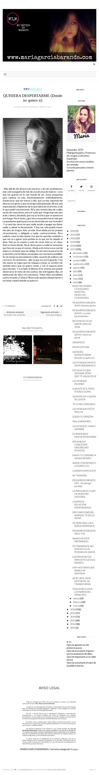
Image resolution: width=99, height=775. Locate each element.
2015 (72, 613)
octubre (77, 260)
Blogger (74, 749)
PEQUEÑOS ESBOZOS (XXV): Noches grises (84, 304)
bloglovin (71, 201)
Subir (92, 770)
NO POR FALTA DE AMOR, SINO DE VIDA (82, 324)
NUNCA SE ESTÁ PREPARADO (81, 540)
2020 (72, 238)
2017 (72, 249)
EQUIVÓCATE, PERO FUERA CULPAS (83, 390)
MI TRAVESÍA (79, 475)
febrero (77, 602)
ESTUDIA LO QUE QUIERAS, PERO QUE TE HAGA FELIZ (84, 373)
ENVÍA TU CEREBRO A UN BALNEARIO (84, 457)
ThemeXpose (26, 770)
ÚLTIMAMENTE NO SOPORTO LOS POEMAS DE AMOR (83, 549)
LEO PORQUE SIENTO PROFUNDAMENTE (84, 364)
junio (75, 275)
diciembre (78, 253)
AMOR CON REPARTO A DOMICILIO (84, 464)
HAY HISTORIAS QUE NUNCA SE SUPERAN (83, 570)
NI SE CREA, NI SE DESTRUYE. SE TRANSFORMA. (81, 581)
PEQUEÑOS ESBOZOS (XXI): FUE (83, 532)
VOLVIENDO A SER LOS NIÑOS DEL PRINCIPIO (82, 591)
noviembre (78, 256)
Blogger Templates (57, 770)
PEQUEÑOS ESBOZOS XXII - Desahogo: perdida (83, 483)
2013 (72, 620)
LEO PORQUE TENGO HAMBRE (84, 427)
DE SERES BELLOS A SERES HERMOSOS (83, 524)
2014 (72, 616)
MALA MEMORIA (81, 421)
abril (75, 282)
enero (76, 605)
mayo (76, 278)
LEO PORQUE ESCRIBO (79, 382)
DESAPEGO (78, 342)
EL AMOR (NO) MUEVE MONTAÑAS (84, 435)
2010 (72, 627)
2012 (72, 624)
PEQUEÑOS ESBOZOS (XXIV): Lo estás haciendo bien (83, 313)
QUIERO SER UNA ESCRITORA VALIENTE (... (16, 359)
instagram (91, 190)
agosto (76, 267)
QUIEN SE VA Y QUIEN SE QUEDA (84, 398)
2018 (72, 245)
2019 (72, 241)
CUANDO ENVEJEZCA (84, 470)
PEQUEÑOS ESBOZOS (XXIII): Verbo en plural (83, 334)
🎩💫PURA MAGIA (43, 359)
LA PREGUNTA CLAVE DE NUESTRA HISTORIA (84, 493)
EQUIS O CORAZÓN (82, 416)
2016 (72, 609)
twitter (81, 190)
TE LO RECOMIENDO (83, 404)
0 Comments (10, 306)
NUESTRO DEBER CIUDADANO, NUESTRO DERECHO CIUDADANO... (81, 292)
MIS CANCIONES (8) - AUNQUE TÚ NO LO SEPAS (83, 515)
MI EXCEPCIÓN (80, 347)
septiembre (79, 263)
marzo (76, 598)
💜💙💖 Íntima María (32, 89)
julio (75, 271)
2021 (72, 234)
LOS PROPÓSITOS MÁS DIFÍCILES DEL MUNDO (84, 559)
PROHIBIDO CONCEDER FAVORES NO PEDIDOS (80, 446)
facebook (71, 190)
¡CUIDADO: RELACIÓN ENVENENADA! (81, 504)
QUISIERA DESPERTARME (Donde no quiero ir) (83, 354)
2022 (72, 231)
